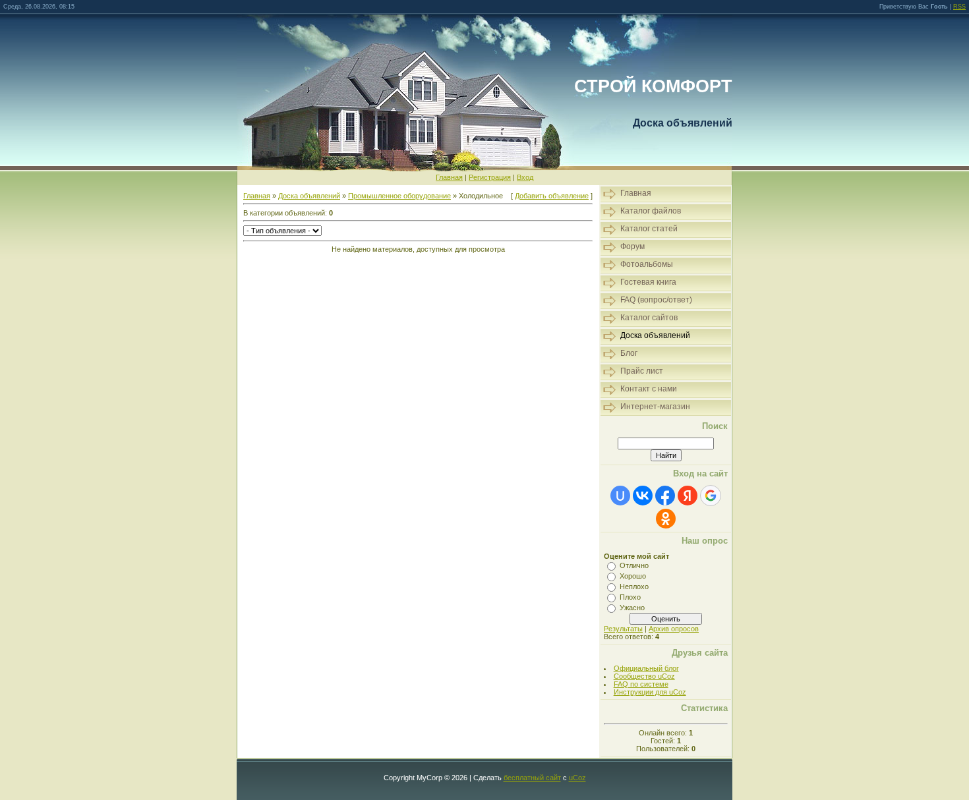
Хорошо (633, 576)
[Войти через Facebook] (665, 495)
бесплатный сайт (532, 778)
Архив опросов (674, 629)
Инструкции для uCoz (650, 692)
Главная (449, 177)
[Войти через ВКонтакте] (643, 495)
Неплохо (634, 586)
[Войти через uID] (620, 495)
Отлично (634, 565)
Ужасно (632, 608)
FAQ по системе (641, 684)
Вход (525, 177)
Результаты (623, 629)
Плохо (630, 597)
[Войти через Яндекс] (687, 495)
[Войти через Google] (710, 495)
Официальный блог (646, 668)
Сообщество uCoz (644, 676)
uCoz (577, 778)
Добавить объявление (552, 196)
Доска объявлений (309, 196)
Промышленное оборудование (399, 196)
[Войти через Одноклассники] (666, 519)
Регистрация (490, 177)
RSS (959, 6)
